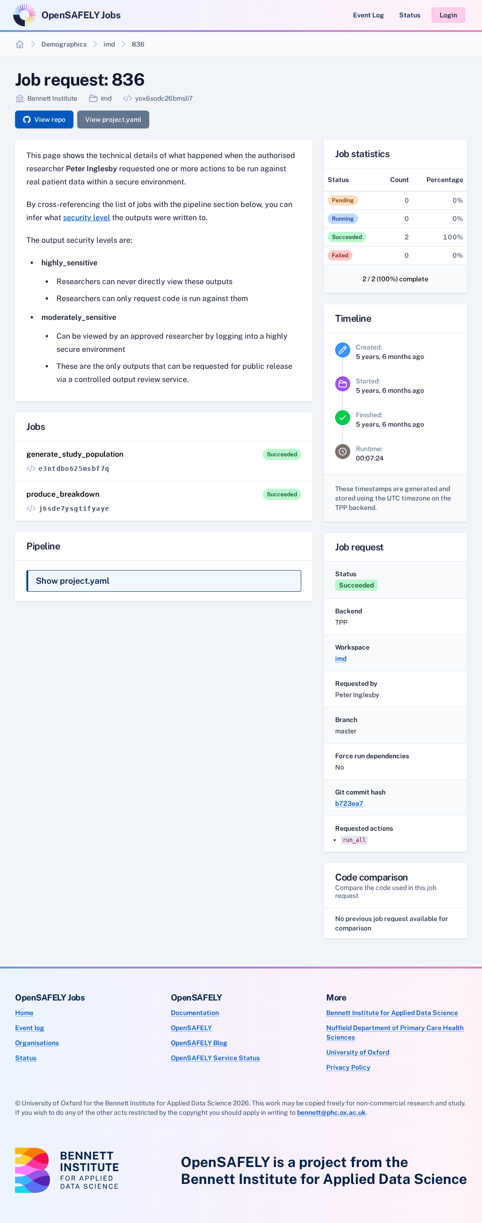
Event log (29, 1028)
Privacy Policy (348, 1067)
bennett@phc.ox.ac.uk (331, 1112)
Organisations (37, 1043)
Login (448, 15)
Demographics (64, 44)
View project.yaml (113, 119)
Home (24, 1013)
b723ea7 (349, 803)
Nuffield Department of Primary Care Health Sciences (395, 1032)
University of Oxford (357, 1052)
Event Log (368, 15)
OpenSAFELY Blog (199, 1043)
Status (409, 15)
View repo (49, 119)
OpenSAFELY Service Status (215, 1058)
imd (109, 44)
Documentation (195, 1013)
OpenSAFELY (191, 1028)
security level (86, 217)
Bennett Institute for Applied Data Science (392, 1013)
